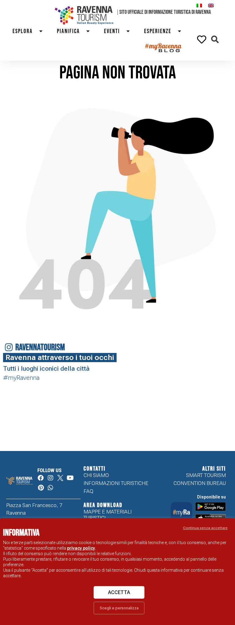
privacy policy (81, 548)
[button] (215, 39)
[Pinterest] (41, 488)
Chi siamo (96, 475)
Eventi (112, 31)
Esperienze (157, 31)
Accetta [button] (119, 592)
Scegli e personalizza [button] (119, 608)
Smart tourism (206, 475)
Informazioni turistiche (116, 483)
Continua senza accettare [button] (205, 528)
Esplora (23, 31)
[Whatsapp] (50, 488)
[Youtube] (70, 478)
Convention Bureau (199, 483)
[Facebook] (41, 478)
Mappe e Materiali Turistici (108, 515)
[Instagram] (50, 478)
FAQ (88, 491)
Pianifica (68, 31)
